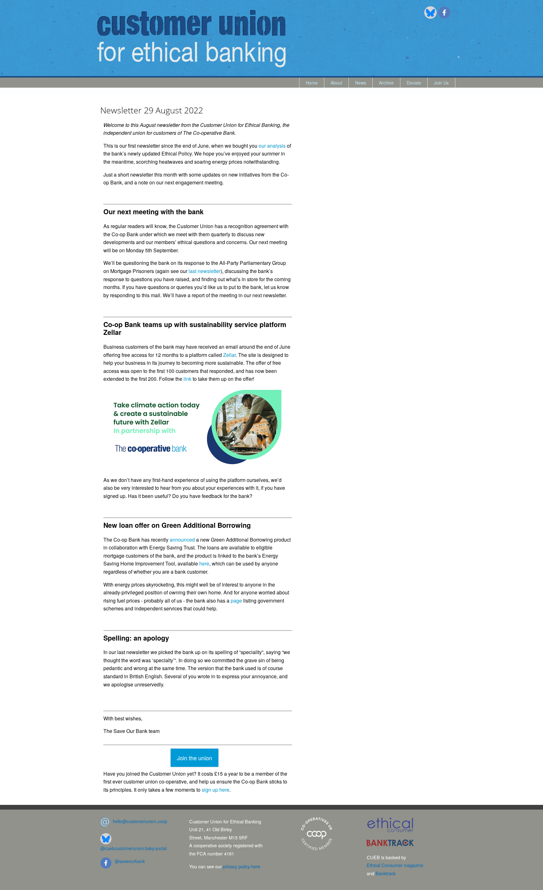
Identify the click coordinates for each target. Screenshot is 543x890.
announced (182, 539)
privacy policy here (241, 866)
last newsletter (205, 271)
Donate (414, 82)
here (204, 563)
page (236, 600)
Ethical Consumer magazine (395, 865)
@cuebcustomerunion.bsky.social (133, 848)
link (187, 378)
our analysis (272, 145)
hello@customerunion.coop (140, 821)
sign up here (215, 789)
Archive (386, 82)
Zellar (229, 354)
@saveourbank (130, 861)
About (336, 82)
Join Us (441, 82)
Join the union (194, 758)
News (360, 82)
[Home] (191, 38)
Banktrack (386, 873)
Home (312, 82)
